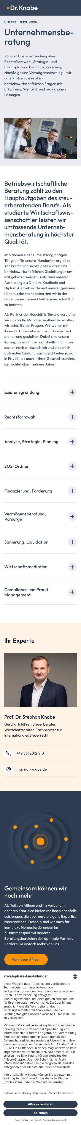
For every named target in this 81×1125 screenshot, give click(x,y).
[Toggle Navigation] (71, 8)
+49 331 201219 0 (30, 753)
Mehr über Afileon (26, 959)
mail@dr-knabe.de (31, 769)
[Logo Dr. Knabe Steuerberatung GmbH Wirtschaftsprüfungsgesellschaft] (22, 7)
